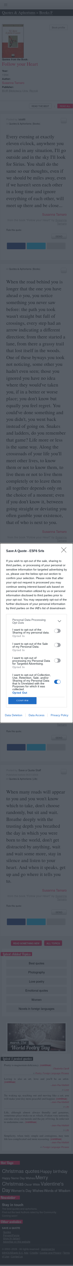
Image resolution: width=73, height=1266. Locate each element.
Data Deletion (13, 715)
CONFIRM (22, 700)
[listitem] (36, 621)
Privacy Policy (59, 715)
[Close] (65, 551)
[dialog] (36, 633)
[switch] (57, 631)
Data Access (36, 715)
